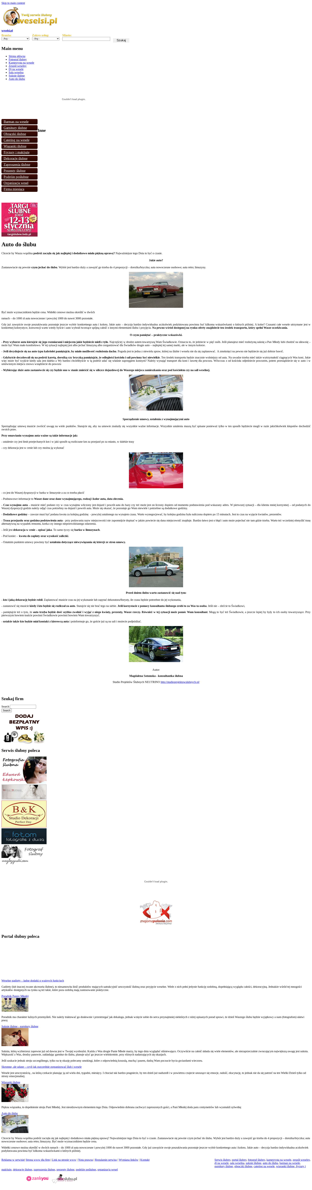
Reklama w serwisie (12, 1159)
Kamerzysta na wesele (21, 62)
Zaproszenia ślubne (17, 164)
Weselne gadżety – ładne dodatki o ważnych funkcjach (32, 980)
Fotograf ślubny (18, 59)
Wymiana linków (128, 1159)
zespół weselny (301, 1159)
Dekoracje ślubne (15, 158)
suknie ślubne (253, 1163)
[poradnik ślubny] (15, 1010)
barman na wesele (290, 1163)
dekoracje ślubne (22, 1169)
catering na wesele (264, 1166)
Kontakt (145, 1159)
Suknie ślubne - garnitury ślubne (19, 1026)
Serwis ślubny (222, 1159)
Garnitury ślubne (15, 128)
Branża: (6, 35)
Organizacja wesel (16, 183)
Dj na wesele (16, 69)
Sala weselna (16, 72)
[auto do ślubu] (15, 1132)
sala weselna (237, 1163)
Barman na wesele (16, 122)
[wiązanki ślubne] (15, 1101)
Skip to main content (13, 3)
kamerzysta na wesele (278, 1159)
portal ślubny (239, 1159)
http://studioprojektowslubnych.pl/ (180, 682)
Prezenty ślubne (14, 171)
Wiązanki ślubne (15, 146)
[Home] (30, 27)
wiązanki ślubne (285, 1166)
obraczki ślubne (243, 1166)
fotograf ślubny (256, 1159)
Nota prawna (85, 1159)
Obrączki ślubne (15, 134)
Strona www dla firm (38, 1159)
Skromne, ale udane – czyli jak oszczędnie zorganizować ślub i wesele (41, 1066)
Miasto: (67, 35)
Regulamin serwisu (106, 1159)
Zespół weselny (18, 65)
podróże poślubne (86, 1169)
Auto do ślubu (17, 78)
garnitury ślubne (223, 1166)
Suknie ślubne (17, 75)
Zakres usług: (40, 35)
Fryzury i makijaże (16, 152)
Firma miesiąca (14, 189)
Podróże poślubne (16, 177)
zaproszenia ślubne (44, 1169)
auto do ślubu (270, 1163)
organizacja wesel (108, 1169)
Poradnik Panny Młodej (15, 996)
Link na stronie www (64, 1159)
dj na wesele (221, 1163)
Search (5, 706)
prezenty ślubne (65, 1169)
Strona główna (17, 56)
